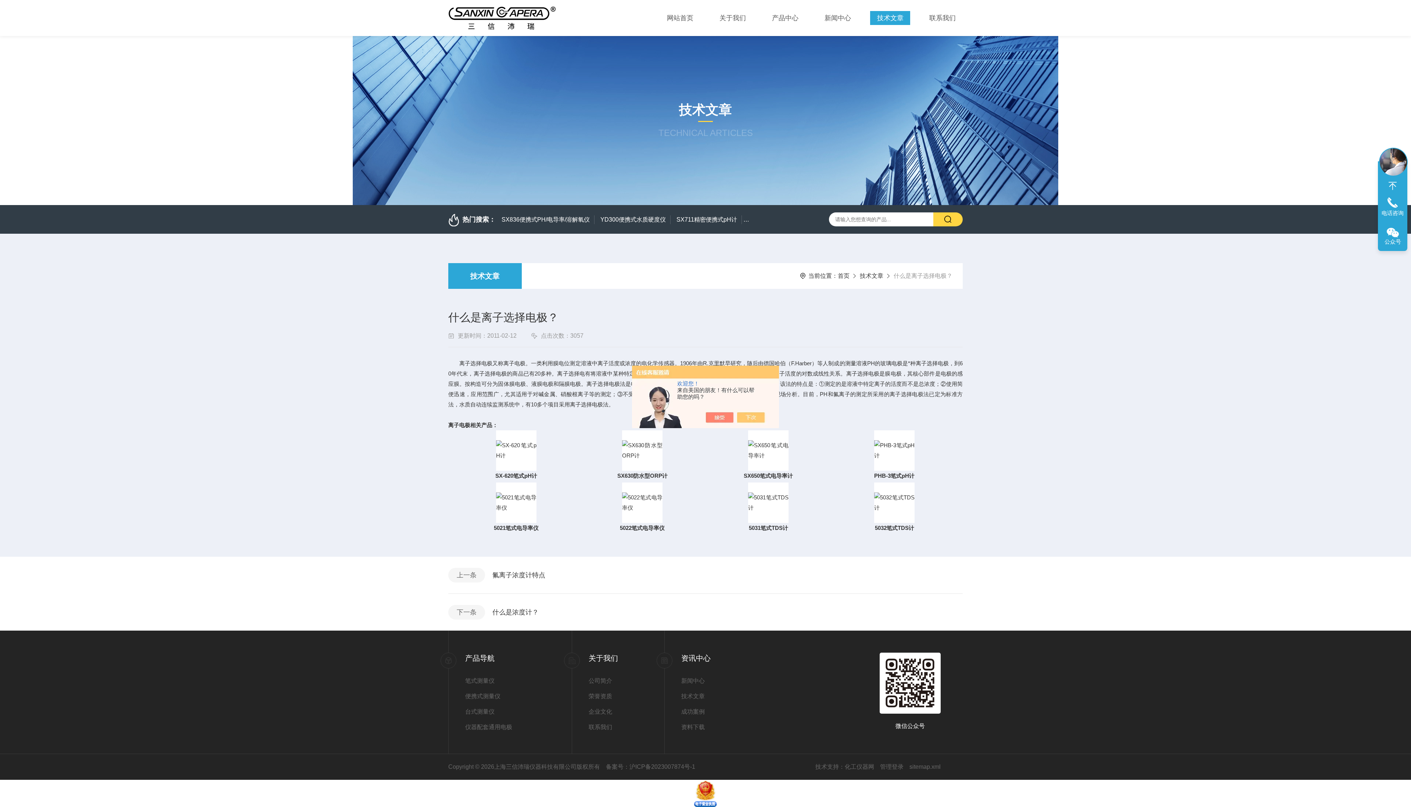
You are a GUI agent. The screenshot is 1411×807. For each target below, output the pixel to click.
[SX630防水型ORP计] (642, 450)
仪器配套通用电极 (488, 727)
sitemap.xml (925, 767)
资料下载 (693, 727)
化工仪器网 (859, 767)
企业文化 (600, 712)
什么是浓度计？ (515, 612)
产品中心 (785, 18)
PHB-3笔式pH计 (894, 476)
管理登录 (892, 767)
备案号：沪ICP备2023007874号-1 (650, 767)
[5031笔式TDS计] (768, 502)
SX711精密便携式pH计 (706, 219)
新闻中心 (838, 18)
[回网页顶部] (1393, 186)
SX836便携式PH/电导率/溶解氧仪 (546, 219)
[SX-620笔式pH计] (516, 450)
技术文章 (890, 18)
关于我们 (732, 18)
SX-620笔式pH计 (516, 476)
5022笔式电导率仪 (642, 528)
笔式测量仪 (480, 681)
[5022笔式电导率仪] (642, 502)
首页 (844, 276)
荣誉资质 (600, 696)
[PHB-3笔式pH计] (894, 450)
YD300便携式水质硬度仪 (633, 219)
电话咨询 (1393, 213)
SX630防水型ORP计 (642, 476)
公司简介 (600, 681)
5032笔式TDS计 (894, 528)
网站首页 (680, 18)
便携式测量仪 (482, 696)
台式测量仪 (480, 712)
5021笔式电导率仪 (516, 528)
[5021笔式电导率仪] (516, 502)
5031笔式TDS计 (768, 528)
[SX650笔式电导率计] (768, 450)
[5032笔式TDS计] (894, 502)
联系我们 (942, 18)
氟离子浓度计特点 (518, 575)
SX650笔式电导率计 (768, 476)
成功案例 (693, 712)
